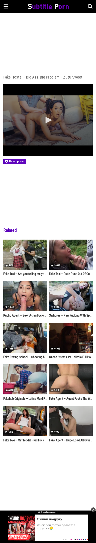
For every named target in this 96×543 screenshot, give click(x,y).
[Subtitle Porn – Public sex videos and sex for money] (48, 7)
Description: (16, 161)
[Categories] (6, 6)
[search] (90, 6)
